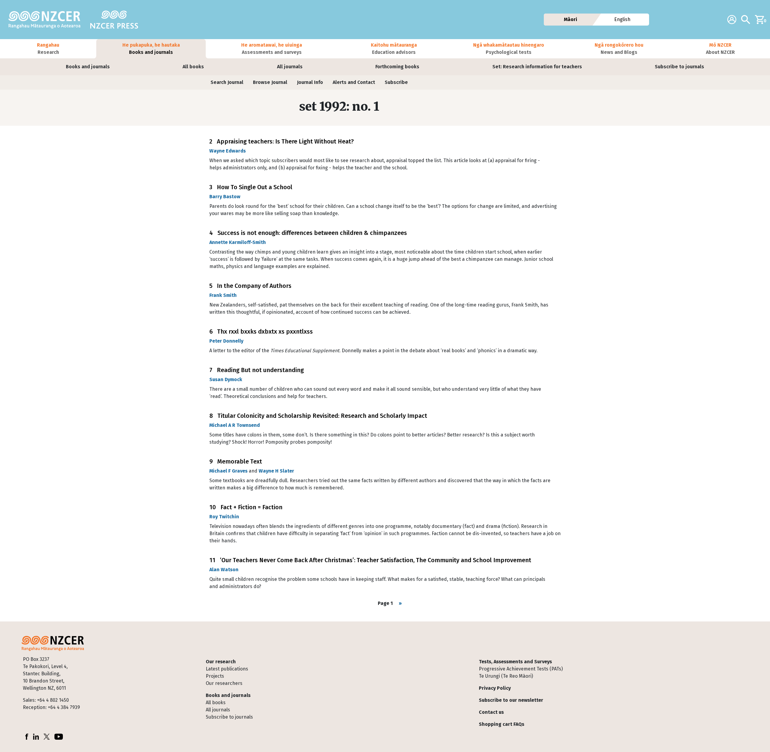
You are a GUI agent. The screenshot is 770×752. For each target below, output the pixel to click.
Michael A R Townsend (234, 425)
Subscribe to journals (679, 66)
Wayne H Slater (276, 471)
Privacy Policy (495, 688)
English (622, 19)
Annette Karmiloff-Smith (237, 242)
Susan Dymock (225, 379)
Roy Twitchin (224, 516)
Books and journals (88, 66)
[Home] (47, 20)
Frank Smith (223, 295)
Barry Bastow (224, 196)
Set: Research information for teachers (537, 66)
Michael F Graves (228, 471)
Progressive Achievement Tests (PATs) (521, 669)
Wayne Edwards (227, 151)
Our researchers (224, 683)
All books (193, 66)
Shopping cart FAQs (501, 724)
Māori (570, 19)
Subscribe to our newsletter (511, 700)
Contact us (491, 712)
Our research (221, 661)
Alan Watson (224, 569)
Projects (215, 676)
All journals (290, 66)
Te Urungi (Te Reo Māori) (506, 676)
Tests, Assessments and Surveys (515, 661)
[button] (48, 48)
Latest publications (227, 669)
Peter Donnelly (226, 341)
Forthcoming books (397, 66)
